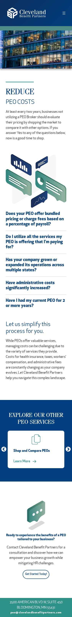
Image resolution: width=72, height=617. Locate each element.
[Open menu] (64, 13)
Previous (4, 449)
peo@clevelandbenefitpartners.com (36, 612)
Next (68, 449)
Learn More (21, 461)
